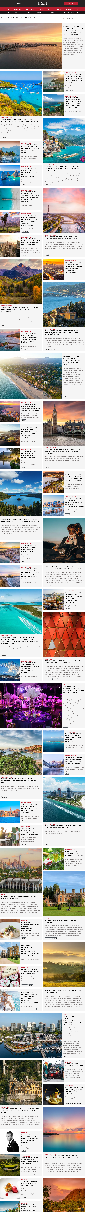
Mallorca (4, 137)
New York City (25, 255)
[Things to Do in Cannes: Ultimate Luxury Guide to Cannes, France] (53, 482)
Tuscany (47, 1009)
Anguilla (67, 750)
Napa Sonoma (32, 1009)
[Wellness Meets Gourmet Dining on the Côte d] (53, 1094)
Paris (47, 255)
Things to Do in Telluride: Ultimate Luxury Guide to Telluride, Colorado (19, 309)
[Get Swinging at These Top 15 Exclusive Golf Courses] (10, 1165)
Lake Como (24, 161)
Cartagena (68, 608)
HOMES (41, 9)
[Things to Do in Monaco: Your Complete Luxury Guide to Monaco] (10, 411)
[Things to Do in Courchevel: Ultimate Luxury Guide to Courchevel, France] (10, 670)
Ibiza (23, 561)
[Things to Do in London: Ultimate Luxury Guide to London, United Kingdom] (64, 423)
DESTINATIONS (30, 9)
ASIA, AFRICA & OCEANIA (67, 12)
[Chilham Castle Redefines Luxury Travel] (64, 893)
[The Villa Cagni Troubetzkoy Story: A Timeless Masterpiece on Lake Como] (21, 1082)
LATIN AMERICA (52, 12)
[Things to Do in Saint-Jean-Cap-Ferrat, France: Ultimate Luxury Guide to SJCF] (64, 304)
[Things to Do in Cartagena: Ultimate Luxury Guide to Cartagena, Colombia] (53, 599)
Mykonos (68, 514)
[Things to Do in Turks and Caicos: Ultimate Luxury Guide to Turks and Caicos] (10, 199)
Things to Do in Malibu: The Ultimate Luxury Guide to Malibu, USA (71, 360)
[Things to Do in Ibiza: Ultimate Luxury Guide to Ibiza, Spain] (10, 552)
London (47, 467)
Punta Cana (24, 1174)
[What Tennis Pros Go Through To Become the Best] (10, 835)
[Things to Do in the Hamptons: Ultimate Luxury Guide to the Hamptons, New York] (10, 576)
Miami (47, 844)
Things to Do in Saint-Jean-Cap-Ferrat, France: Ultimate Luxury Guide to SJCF (62, 333)
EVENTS (50, 9)
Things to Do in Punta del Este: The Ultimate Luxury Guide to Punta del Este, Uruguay (73, 30)
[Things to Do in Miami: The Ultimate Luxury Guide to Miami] (64, 799)
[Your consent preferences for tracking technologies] (82, 1209)
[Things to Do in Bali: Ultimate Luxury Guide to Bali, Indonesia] (10, 458)
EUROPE (29, 12)
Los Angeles (68, 278)
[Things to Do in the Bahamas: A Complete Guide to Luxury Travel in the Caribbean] (21, 611)
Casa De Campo (69, 90)
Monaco (24, 420)
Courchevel (24, 679)
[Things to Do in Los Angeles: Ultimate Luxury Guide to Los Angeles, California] (53, 269)
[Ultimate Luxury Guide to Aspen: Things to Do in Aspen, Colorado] (53, 764)
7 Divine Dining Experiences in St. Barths (29, 1183)
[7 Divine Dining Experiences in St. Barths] (10, 1188)
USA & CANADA (18, 12)
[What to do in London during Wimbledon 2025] (53, 859)
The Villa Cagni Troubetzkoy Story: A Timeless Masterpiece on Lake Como (20, 1111)
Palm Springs (25, 231)
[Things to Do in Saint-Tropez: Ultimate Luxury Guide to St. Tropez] (10, 812)
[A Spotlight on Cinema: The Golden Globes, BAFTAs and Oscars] (64, 634)
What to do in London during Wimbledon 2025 (74, 853)
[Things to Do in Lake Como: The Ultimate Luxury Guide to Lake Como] (10, 152)
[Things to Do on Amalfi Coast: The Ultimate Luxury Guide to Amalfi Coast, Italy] (64, 140)
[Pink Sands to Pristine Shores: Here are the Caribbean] (64, 1129)
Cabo (23, 184)
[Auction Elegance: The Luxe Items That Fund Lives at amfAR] (10, 1141)
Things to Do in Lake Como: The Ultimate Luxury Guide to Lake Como (30, 149)
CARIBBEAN (40, 12)
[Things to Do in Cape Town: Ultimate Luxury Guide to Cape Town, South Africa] (10, 435)
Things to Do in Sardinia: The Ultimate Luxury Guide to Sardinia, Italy (19, 781)
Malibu (65, 397)
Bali (23, 467)
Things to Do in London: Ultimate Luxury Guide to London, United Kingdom (62, 451)
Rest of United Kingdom (51, 938)
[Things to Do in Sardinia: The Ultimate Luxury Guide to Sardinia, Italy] (21, 752)
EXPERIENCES (17, 9)
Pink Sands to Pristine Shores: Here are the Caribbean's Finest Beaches (62, 1158)
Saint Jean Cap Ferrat (50, 349)
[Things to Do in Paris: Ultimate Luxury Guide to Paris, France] (64, 210)
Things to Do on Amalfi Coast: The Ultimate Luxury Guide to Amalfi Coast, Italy (63, 168)
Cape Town (24, 444)
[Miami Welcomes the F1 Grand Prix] (53, 1071)
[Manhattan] (21, 870)
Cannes (67, 491)
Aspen (67, 773)
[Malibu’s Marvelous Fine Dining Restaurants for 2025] (10, 929)
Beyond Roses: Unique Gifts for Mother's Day (30, 971)
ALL (8, 9)
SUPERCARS (69, 9)
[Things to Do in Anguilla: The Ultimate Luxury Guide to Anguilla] (53, 741)
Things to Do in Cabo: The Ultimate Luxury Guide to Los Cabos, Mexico (30, 172)
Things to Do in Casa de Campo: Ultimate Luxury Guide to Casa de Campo (73, 78)
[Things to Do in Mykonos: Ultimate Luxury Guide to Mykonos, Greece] (53, 505)
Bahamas (4, 655)
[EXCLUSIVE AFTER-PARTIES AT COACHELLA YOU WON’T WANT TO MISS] (64, 540)
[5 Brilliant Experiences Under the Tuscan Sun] (64, 964)
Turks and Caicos (26, 208)
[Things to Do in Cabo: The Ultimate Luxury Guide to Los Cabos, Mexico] (10, 175)
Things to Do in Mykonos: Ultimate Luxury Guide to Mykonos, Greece (74, 502)
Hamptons (24, 585)
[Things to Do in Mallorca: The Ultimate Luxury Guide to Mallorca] (21, 93)
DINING (59, 9)
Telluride (4, 325)
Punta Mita (24, 349)
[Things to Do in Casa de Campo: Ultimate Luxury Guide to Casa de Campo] (53, 81)
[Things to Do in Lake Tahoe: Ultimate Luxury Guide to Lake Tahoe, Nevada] (21, 493)
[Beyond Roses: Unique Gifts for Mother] (10, 976)
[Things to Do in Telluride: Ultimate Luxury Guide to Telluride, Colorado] (21, 281)
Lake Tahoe (24, 1009)
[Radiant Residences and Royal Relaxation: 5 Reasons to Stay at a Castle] (10, 953)
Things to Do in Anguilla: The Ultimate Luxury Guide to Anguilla (73, 738)
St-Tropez (24, 820)
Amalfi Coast (48, 184)
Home (19, 3)
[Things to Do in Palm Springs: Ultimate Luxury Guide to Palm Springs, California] (10, 222)
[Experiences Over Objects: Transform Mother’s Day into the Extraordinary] (10, 1000)
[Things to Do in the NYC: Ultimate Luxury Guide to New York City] (10, 246)
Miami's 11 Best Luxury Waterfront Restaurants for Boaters (72, 1020)
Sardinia (4, 797)
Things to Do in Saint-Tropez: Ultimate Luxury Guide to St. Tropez (30, 808)
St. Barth (67, 114)
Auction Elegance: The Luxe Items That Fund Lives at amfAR (29, 1138)
